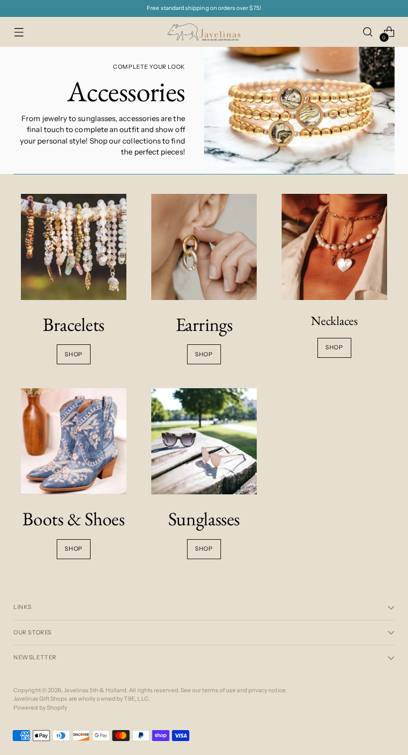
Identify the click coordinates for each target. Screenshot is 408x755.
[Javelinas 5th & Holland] (204, 32)
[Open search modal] (368, 32)
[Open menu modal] (18, 32)
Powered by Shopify (40, 707)
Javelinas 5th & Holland (95, 690)
